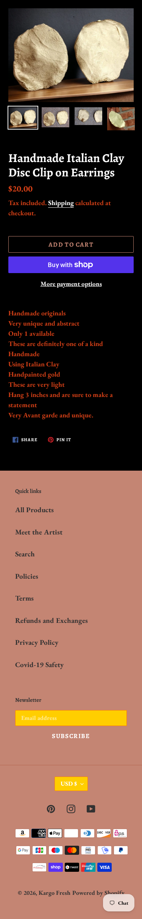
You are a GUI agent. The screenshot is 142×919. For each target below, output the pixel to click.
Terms (24, 598)
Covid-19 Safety (39, 664)
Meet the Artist (38, 532)
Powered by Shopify (98, 893)
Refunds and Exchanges (51, 620)
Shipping (61, 202)
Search (25, 554)
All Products (34, 509)
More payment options (71, 284)
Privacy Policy (36, 642)
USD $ (69, 784)
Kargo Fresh (54, 893)
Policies (26, 576)
